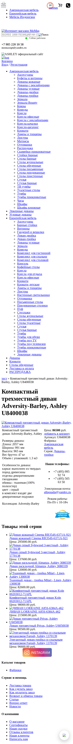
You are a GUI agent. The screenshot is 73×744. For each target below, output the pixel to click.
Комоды (22, 109)
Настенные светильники (33, 295)
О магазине (17, 721)
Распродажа (25, 148)
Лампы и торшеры (29, 134)
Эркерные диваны (21, 211)
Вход (5, 64)
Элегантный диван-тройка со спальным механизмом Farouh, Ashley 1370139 (35, 641)
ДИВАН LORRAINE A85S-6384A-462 (34, 611)
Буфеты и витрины (29, 78)
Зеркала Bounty (27, 102)
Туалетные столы (28, 190)
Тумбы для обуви (28, 337)
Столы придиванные (31, 172)
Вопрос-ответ (18, 703)
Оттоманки (24, 144)
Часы (20, 200)
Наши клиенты (19, 735)
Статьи (14, 699)
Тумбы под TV (27, 340)
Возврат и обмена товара (25, 696)
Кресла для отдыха (29, 274)
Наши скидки (18, 728)
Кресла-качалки (27, 123)
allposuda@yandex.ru (57, 492)
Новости (15, 706)
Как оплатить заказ (22, 692)
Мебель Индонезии (22, 17)
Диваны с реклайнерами (33, 85)
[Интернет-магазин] (20, 30)
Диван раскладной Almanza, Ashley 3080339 (38, 566)
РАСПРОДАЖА (20, 372)
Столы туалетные (28, 323)
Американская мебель (24, 10)
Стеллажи (23, 312)
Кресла (21, 113)
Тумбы (21, 193)
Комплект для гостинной (33, 253)
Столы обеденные (29, 165)
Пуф (20, 309)
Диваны (14, 358)
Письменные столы (30, 302)
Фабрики (15, 670)
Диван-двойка (26, 235)
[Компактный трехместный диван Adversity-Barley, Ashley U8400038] (36, 426)
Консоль (22, 263)
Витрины (23, 228)
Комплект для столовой (32, 260)
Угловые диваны (20, 214)
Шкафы (22, 204)
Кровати (22, 130)
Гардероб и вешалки (30, 232)
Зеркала (22, 99)
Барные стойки (27, 225)
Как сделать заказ (21, 689)
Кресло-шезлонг (28, 127)
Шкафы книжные (28, 207)
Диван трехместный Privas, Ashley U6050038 (39, 625)
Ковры (21, 106)
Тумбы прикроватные (31, 197)
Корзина (7, 61)
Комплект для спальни (32, 256)
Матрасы (23, 141)
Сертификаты (18, 725)
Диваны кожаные (28, 81)
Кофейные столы (28, 267)
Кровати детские (28, 284)
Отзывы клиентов (21, 732)
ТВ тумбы (24, 186)
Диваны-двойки (28, 92)
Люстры (22, 137)
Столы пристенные (30, 176)
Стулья (21, 179)
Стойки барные (27, 155)
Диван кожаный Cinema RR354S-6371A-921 (38, 538)
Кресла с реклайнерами (32, 120)
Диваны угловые (28, 88)
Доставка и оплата (21, 368)
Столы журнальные (30, 162)
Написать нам (18, 739)
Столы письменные (30, 169)
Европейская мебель (22, 13)
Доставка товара (20, 685)
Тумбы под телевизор (31, 344)
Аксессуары (25, 74)
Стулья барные (27, 183)
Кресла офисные (28, 116)
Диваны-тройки (27, 95)
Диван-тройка (26, 239)
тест (4, 378)
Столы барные (26, 158)
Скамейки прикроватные (34, 151)
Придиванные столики (32, 305)
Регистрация (19, 64)
